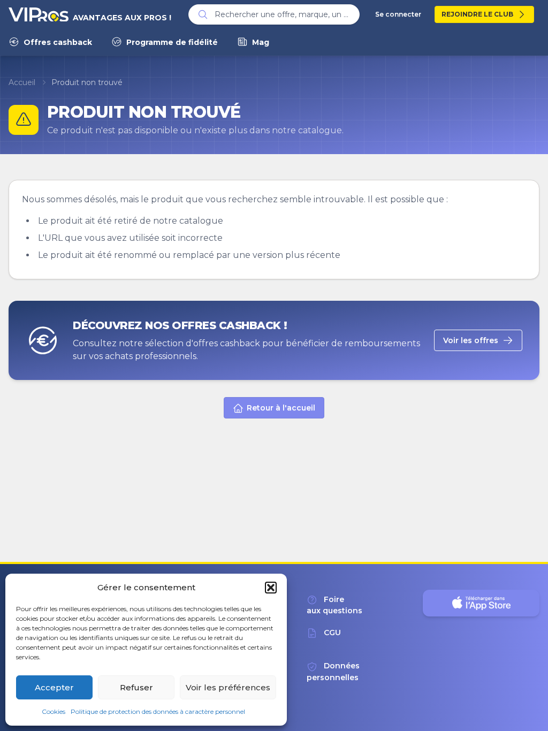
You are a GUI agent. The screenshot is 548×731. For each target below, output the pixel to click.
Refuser (136, 687)
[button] (270, 587)
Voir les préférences (228, 687)
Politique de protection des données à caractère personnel (158, 711)
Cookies (53, 711)
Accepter (54, 687)
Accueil (22, 82)
